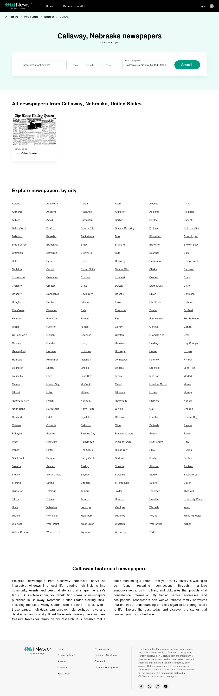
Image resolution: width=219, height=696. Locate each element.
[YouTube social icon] (166, 686)
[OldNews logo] (18, 5)
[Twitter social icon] (149, 686)
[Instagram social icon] (157, 686)
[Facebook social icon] (141, 686)
